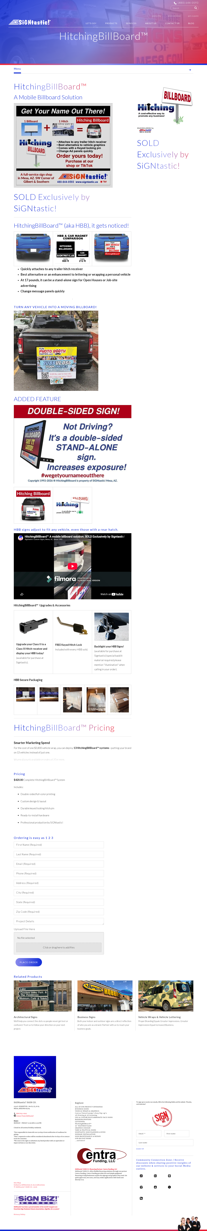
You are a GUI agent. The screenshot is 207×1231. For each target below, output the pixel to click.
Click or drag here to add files (59, 947)
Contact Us (172, 23)
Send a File (156, 16)
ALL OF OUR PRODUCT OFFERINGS (89, 1107)
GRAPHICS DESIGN (82, 1128)
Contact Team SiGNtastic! (25, 1116)
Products (111, 23)
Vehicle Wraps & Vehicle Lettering (159, 1017)
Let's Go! (91, 23)
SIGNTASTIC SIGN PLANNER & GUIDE (90, 1132)
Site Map (17, 1183)
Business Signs (86, 1017)
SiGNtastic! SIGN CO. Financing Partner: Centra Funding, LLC (96, 1169)
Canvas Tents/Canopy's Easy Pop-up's (91, 1113)
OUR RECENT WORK (83, 1138)
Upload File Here (24, 929)
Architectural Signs (25, 1017)
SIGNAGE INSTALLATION (85, 1134)
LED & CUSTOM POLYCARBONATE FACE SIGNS (94, 1117)
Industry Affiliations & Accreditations (29, 1185)
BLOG (191, 23)
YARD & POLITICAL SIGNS (85, 1130)
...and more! (80, 1141)
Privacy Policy (19, 1214)
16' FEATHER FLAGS (83, 1126)
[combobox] (184, 8)
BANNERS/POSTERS (83, 1119)
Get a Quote (193, 16)
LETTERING (80, 1122)
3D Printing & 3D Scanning (86, 1115)
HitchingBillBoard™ (83, 1124)
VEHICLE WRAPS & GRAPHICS (87, 1111)
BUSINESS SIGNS (82, 1109)
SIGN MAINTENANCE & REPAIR (88, 1136)
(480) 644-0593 (188, 2)
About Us (150, 23)
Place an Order (174, 16)
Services (131, 23)
